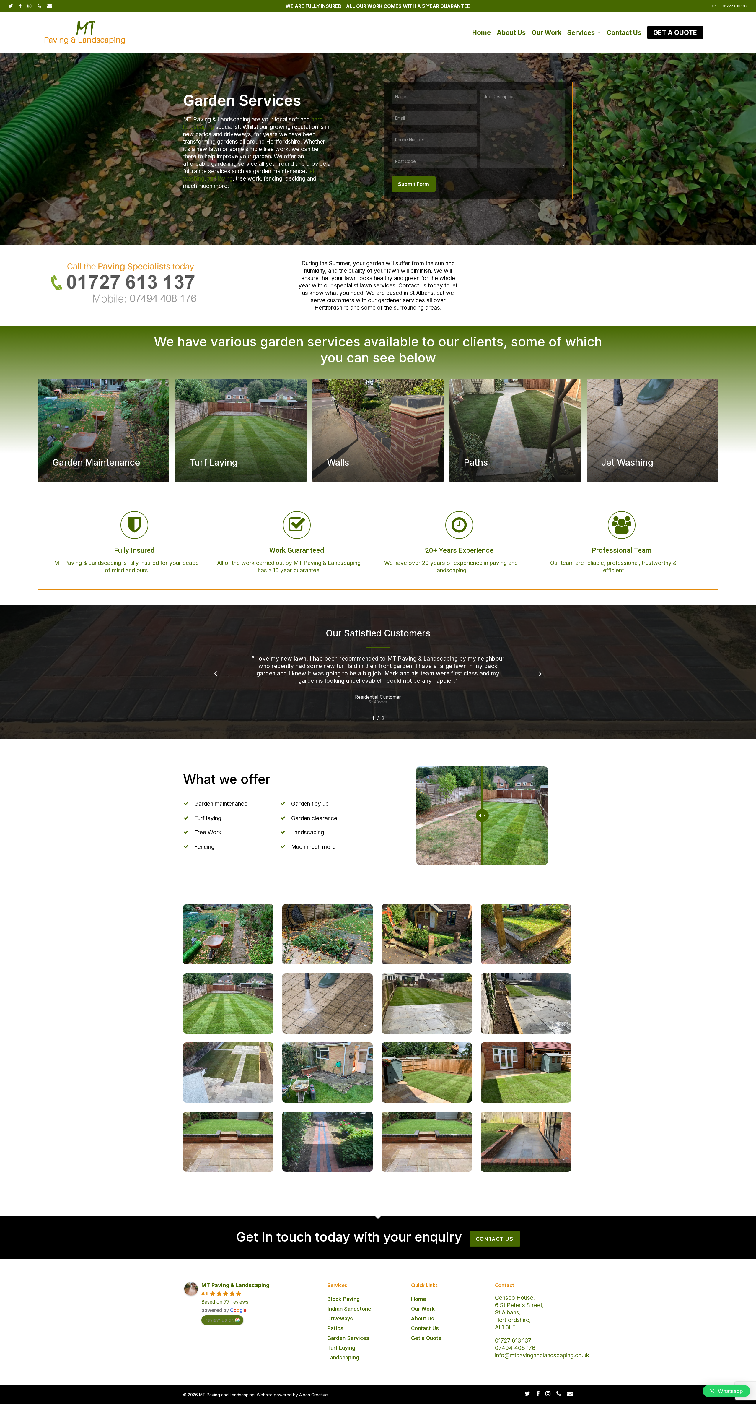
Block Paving (343, 1299)
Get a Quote (426, 1338)
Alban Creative (313, 1394)
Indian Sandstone (349, 1308)
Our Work (423, 1308)
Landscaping (343, 1357)
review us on (219, 1319)
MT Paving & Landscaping (235, 1285)
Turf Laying (341, 1347)
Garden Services (348, 1338)
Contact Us (425, 1328)
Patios (335, 1328)
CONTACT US (495, 1239)
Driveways (340, 1318)
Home (418, 1299)
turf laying (220, 178)
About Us (422, 1318)
